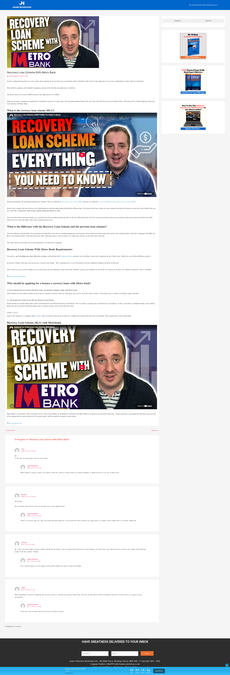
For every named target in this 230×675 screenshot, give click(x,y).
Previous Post (10, 430)
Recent (208, 21)
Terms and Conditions (102, 667)
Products (200, 5)
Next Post (155, 430)
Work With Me (207, 5)
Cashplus (38, 316)
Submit (147, 653)
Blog (196, 5)
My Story (192, 5)
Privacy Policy (131, 667)
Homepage (118, 667)
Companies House (66, 256)
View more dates (69, 673)
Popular (178, 21)
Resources (215, 5)
